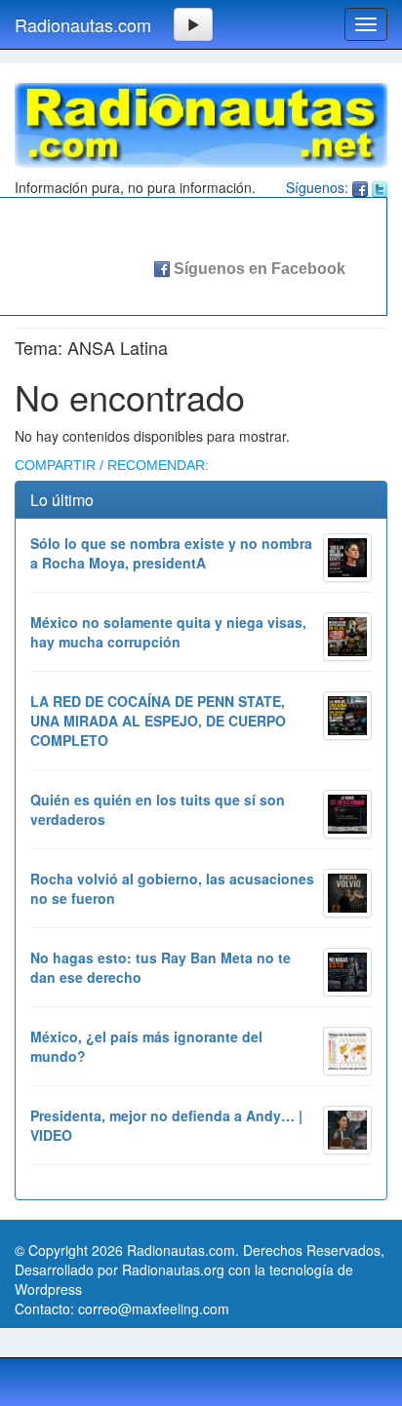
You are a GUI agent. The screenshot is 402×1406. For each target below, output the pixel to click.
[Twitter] (379, 187)
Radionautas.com (83, 24)
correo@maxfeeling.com (153, 1308)
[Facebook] (360, 187)
